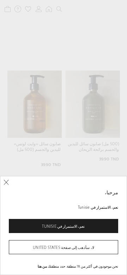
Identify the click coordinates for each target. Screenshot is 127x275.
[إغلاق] (6, 182)
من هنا (42, 266)
